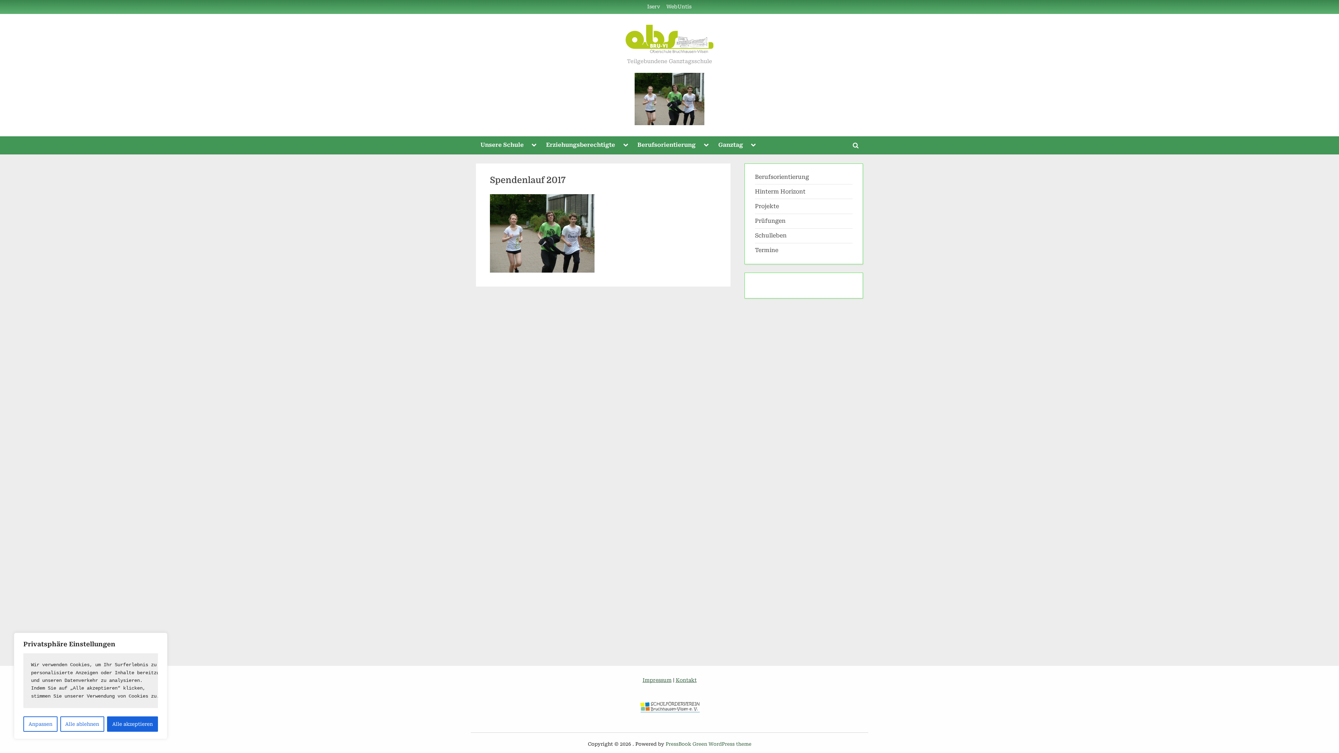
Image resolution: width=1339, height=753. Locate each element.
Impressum (657, 680)
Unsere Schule (502, 145)
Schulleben (771, 235)
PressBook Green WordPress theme (708, 744)
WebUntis (678, 7)
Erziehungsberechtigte (580, 145)
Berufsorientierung (666, 145)
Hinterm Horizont (780, 191)
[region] (90, 686)
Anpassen (40, 724)
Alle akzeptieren (132, 724)
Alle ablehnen (82, 724)
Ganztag (730, 145)
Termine (766, 250)
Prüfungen (770, 221)
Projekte (767, 206)
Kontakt (686, 680)
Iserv (653, 7)
